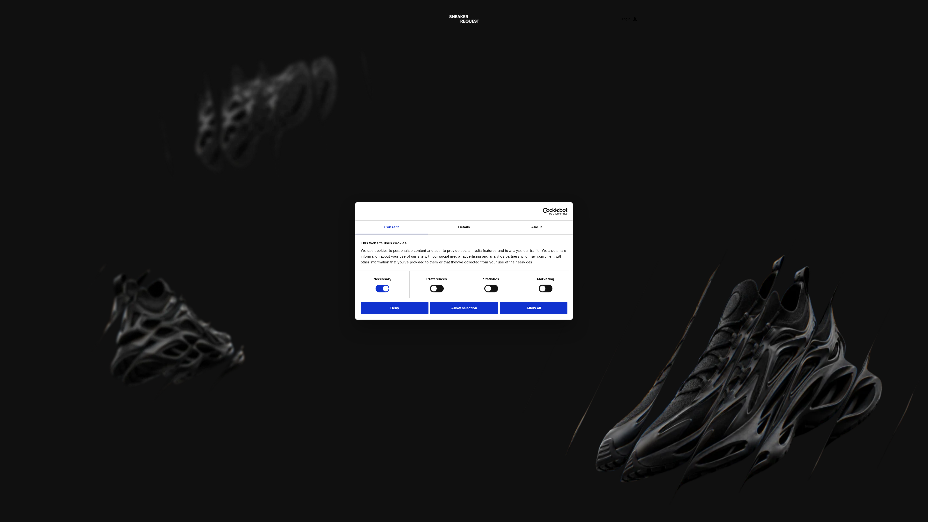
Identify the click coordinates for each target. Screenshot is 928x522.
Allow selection (464, 308)
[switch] (437, 288)
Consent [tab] (391, 227)
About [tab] (536, 227)
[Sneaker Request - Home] (464, 19)
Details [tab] (464, 227)
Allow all (533, 308)
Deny (394, 308)
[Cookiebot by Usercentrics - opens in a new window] (546, 211)
